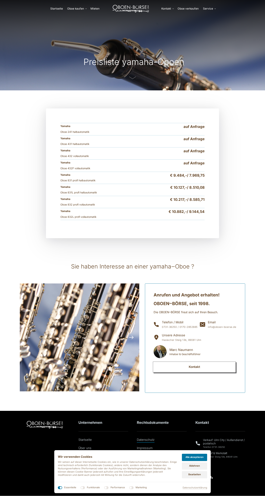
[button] (131, 337)
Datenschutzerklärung (195, 488)
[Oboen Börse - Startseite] (130, 8)
